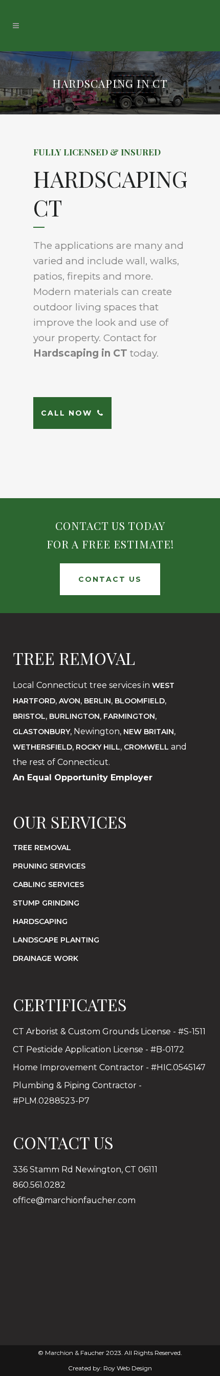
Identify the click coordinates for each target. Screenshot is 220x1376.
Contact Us (110, 579)
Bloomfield (140, 700)
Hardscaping (40, 921)
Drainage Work (45, 958)
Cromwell (146, 747)
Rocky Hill (98, 747)
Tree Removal (42, 847)
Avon (69, 700)
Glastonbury (41, 731)
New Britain (148, 731)
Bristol (29, 716)
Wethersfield (42, 747)
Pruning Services (49, 866)
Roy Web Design (127, 1368)
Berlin (97, 700)
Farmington (129, 716)
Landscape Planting (56, 940)
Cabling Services (48, 884)
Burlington (74, 716)
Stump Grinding (46, 903)
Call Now (66, 413)
